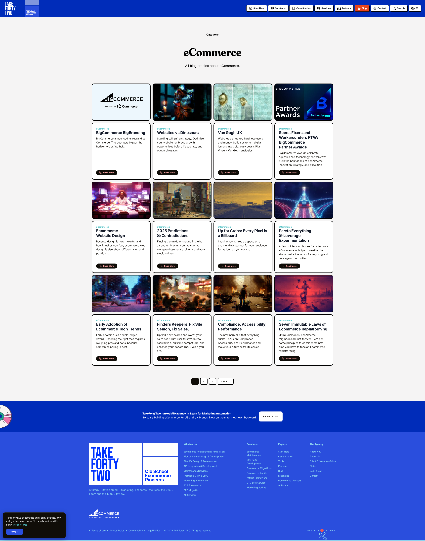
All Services (190, 495)
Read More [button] (108, 172)
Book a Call (316, 470)
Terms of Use (99, 530)
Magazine (283, 475)
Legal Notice (153, 530)
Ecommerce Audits (257, 473)
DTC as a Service (256, 482)
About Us (315, 456)
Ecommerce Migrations (259, 468)
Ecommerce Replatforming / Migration (204, 451)
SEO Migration (191, 490)
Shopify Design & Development (200, 461)
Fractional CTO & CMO (196, 475)
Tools (281, 461)
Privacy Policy (117, 530)
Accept (14, 531)
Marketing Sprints (256, 487)
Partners (282, 466)
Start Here (283, 451)
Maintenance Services (196, 470)
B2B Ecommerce (192, 485)
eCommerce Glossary (289, 480)
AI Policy (283, 485)
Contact (314, 475)
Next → (225, 381)
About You (315, 451)
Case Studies (285, 456)
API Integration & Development (200, 466)
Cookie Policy (135, 530)
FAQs (312, 466)
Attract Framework (257, 477)
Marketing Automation (196, 480)
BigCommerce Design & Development (204, 456)
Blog (280, 470)
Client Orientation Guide (323, 461)
